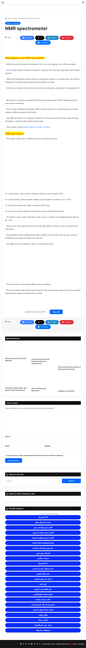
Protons (9, 70)
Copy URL (56, 312)
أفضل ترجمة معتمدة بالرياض (43, 533)
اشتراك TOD (43, 517)
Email (7, 446)
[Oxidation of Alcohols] (69, 381)
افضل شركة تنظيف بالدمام (43, 610)
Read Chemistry (78, 644)
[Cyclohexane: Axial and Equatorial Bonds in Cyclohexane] (42, 350)
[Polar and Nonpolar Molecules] (42, 379)
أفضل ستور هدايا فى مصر (43, 527)
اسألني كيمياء (43, 620)
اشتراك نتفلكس (43, 558)
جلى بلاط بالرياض (43, 574)
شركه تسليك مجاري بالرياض (43, 569)
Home (8, 18)
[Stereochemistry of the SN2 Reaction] (16, 349)
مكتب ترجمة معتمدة (43, 599)
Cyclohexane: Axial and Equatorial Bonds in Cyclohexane (40, 361)
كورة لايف (43, 584)
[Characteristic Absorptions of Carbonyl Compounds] (69, 354)
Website (47, 446)
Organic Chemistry (18, 18)
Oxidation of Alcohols (66, 391)
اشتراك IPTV (43, 563)
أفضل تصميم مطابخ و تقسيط (43, 538)
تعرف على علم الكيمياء (43, 625)
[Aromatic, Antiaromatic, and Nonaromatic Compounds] (16, 379)
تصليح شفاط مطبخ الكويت (43, 594)
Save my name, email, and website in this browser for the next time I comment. (35, 455)
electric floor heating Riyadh (43, 543)
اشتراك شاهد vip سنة (43, 522)
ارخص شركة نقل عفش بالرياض (43, 605)
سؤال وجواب (43, 615)
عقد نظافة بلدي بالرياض (43, 589)
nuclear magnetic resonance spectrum (37, 127)
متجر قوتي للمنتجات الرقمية (43, 548)
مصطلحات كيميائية (43, 630)
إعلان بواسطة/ (49, 514)
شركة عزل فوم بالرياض (43, 579)
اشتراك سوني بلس (43, 553)
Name (8, 436)
